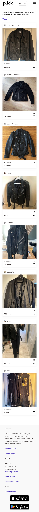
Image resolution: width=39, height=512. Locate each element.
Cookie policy (10, 454)
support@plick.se (11, 472)
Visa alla (5, 19)
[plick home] (8, 3)
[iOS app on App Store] (19, 498)
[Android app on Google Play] (19, 507)
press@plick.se (10, 491)
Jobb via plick (10, 477)
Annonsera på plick (12, 482)
